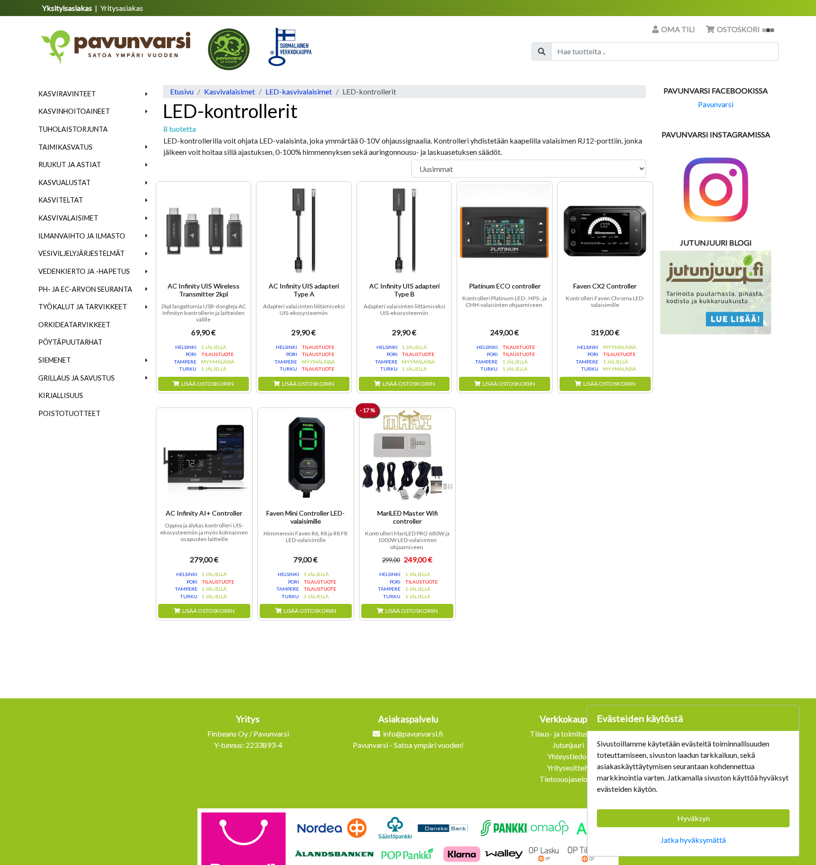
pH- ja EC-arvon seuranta (85, 289)
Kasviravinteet (67, 94)
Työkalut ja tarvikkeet (82, 307)
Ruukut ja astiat (69, 165)
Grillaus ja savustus (76, 378)
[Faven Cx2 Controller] (605, 229)
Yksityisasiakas (68, 7)
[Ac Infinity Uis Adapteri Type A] (303, 229)
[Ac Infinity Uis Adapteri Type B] (404, 229)
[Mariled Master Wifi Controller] (407, 456)
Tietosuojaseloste (568, 778)
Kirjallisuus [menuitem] (60, 395)
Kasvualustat (64, 182)
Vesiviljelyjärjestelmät (81, 253)
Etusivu (182, 91)
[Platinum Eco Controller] (504, 229)
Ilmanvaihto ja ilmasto (81, 236)
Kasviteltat (60, 200)
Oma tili (678, 29)
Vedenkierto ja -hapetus (84, 271)
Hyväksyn (693, 818)
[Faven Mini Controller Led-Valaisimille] (306, 456)
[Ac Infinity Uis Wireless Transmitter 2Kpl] (203, 229)
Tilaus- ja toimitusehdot (568, 733)
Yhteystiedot (568, 756)
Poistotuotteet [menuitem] (69, 413)
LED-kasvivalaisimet (298, 91)
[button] (146, 94)
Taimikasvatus (65, 147)
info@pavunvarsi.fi (413, 733)
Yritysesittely (568, 767)
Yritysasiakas (121, 7)
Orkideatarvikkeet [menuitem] (74, 325)
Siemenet (54, 360)
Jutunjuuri (568, 744)
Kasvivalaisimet (68, 218)
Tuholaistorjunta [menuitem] (73, 129)
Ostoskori (738, 29)
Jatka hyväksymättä (693, 839)
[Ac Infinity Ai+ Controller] (204, 456)
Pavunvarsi (715, 104)
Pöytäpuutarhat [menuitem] (70, 342)
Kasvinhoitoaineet (74, 111)
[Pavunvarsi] (116, 44)
